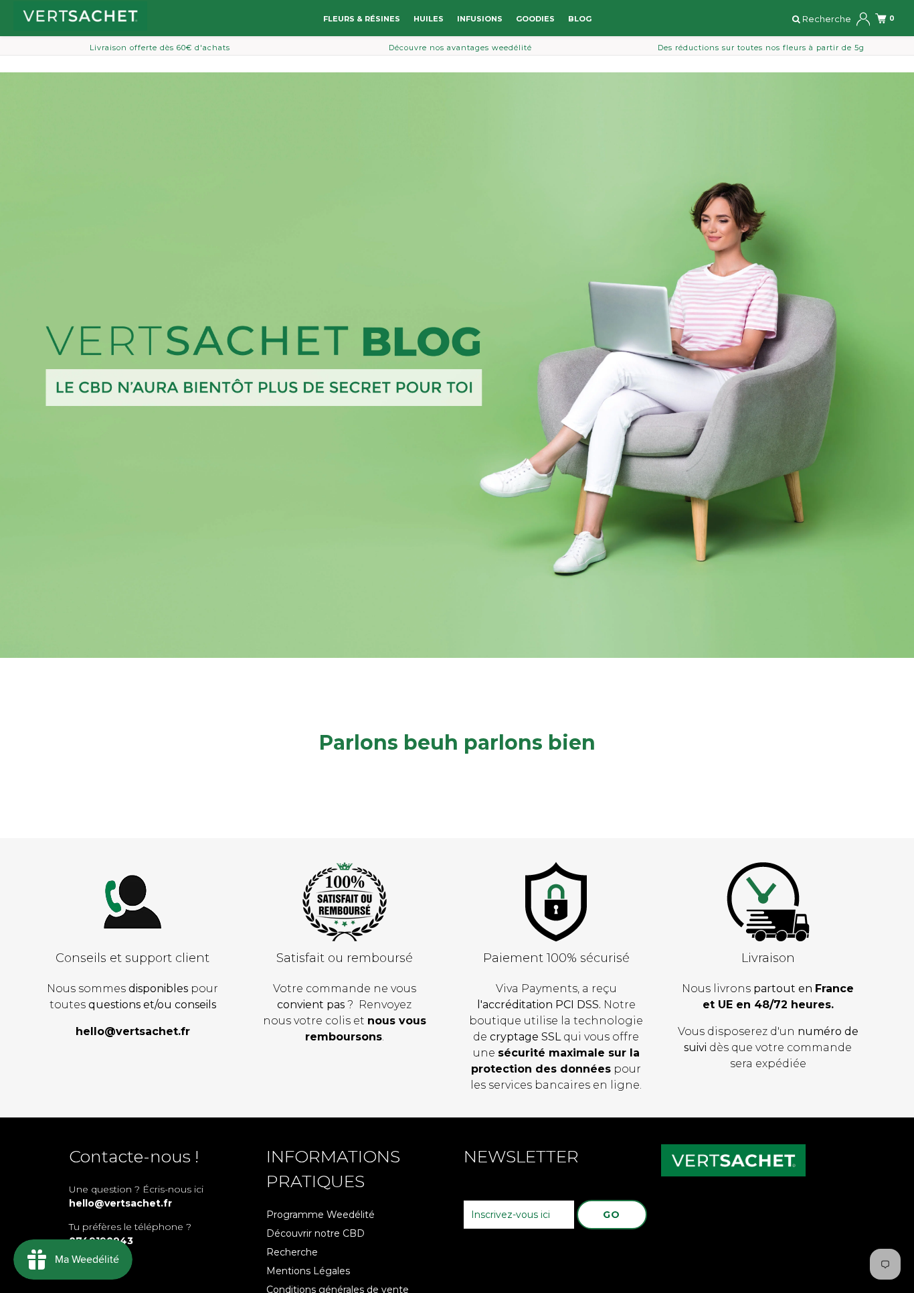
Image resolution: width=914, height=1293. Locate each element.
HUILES (429, 18)
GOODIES (535, 18)
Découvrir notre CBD (315, 1233)
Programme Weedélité (320, 1215)
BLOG (579, 18)
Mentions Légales (308, 1271)
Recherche (292, 1252)
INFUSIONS (479, 18)
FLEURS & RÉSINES (361, 18)
